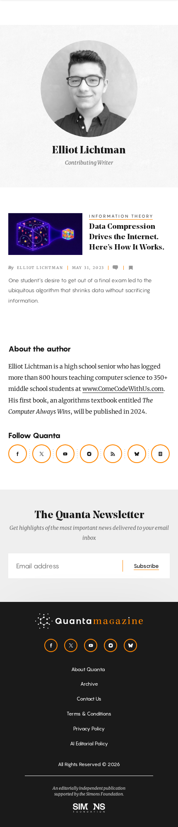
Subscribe (146, 566)
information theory (121, 215)
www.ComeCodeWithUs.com (123, 389)
